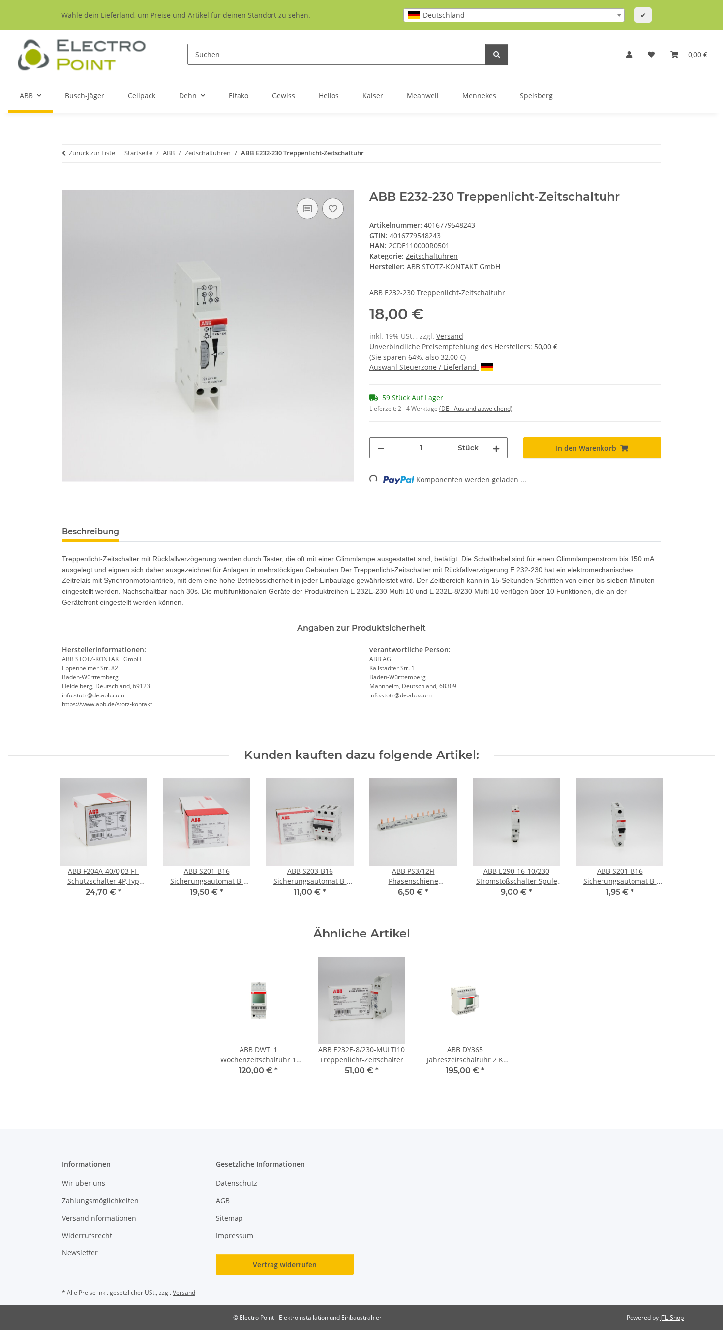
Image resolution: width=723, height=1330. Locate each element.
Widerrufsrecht (87, 1235)
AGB (223, 1200)
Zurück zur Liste (92, 153)
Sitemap (229, 1218)
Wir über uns (83, 1183)
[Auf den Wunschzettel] (333, 208)
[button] (629, 54)
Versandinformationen (99, 1218)
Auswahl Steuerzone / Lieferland (424, 367)
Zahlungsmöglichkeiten (100, 1200)
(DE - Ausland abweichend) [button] (475, 408)
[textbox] (514, 15)
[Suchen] (496, 54)
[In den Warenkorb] (70, 184)
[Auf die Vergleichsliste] (307, 208)
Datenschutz (236, 1183)
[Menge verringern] (381, 448)
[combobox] (514, 15)
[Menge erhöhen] (496, 448)
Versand (449, 336)
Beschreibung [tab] (90, 531)
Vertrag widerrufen (285, 1264)
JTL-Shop (672, 1317)
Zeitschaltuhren (432, 256)
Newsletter (80, 1252)
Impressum (234, 1235)
